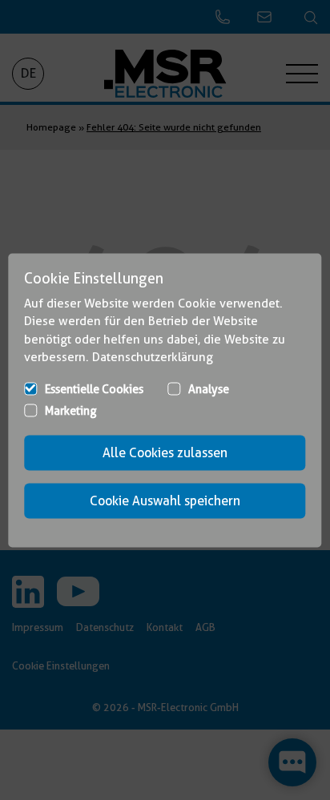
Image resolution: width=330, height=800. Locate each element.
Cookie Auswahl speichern (165, 500)
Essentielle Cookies (94, 388)
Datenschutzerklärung (152, 357)
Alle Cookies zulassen (165, 452)
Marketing (71, 410)
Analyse (208, 388)
